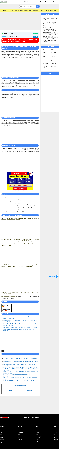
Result (14, 1)
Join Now (35, 33)
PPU (55, 437)
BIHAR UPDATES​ (45, 53)
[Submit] (38, 6)
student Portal (54, 63)
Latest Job (26, 1)
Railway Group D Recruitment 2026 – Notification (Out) (49, 35)
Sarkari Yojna (40, 1)
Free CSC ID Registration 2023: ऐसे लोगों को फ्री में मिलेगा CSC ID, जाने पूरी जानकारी (20, 327)
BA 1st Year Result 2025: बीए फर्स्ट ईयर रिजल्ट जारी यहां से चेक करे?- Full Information (20, 367)
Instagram (29, 390)
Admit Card (33, 1)
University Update (45, 67)
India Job (2, 429)
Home (9, 1)
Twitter (10, 393)
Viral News (53, 66)
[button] (57, 276)
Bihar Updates (48, 1)
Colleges (2, 439)
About (29, 417)
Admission (20, 1)
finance (19, 437)
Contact (37, 417)
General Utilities (44, 57)
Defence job (53, 52)
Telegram (11, 388)
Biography (38, 441)
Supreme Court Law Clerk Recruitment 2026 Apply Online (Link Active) (49, 40)
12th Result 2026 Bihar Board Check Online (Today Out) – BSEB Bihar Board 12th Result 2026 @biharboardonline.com (49, 30)
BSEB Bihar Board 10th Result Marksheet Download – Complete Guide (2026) (20, 357)
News (37, 429)
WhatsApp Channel (29, 388)
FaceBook (11, 390)
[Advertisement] (20, 21)
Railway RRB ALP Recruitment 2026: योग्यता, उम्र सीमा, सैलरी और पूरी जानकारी (50, 18)
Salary (55, 429)
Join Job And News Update (20, 385)
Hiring (33, 417)
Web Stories (55, 1)
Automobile (20, 432)
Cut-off (1, 430)
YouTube (29, 393)
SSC (55, 430)
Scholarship (45, 63)
